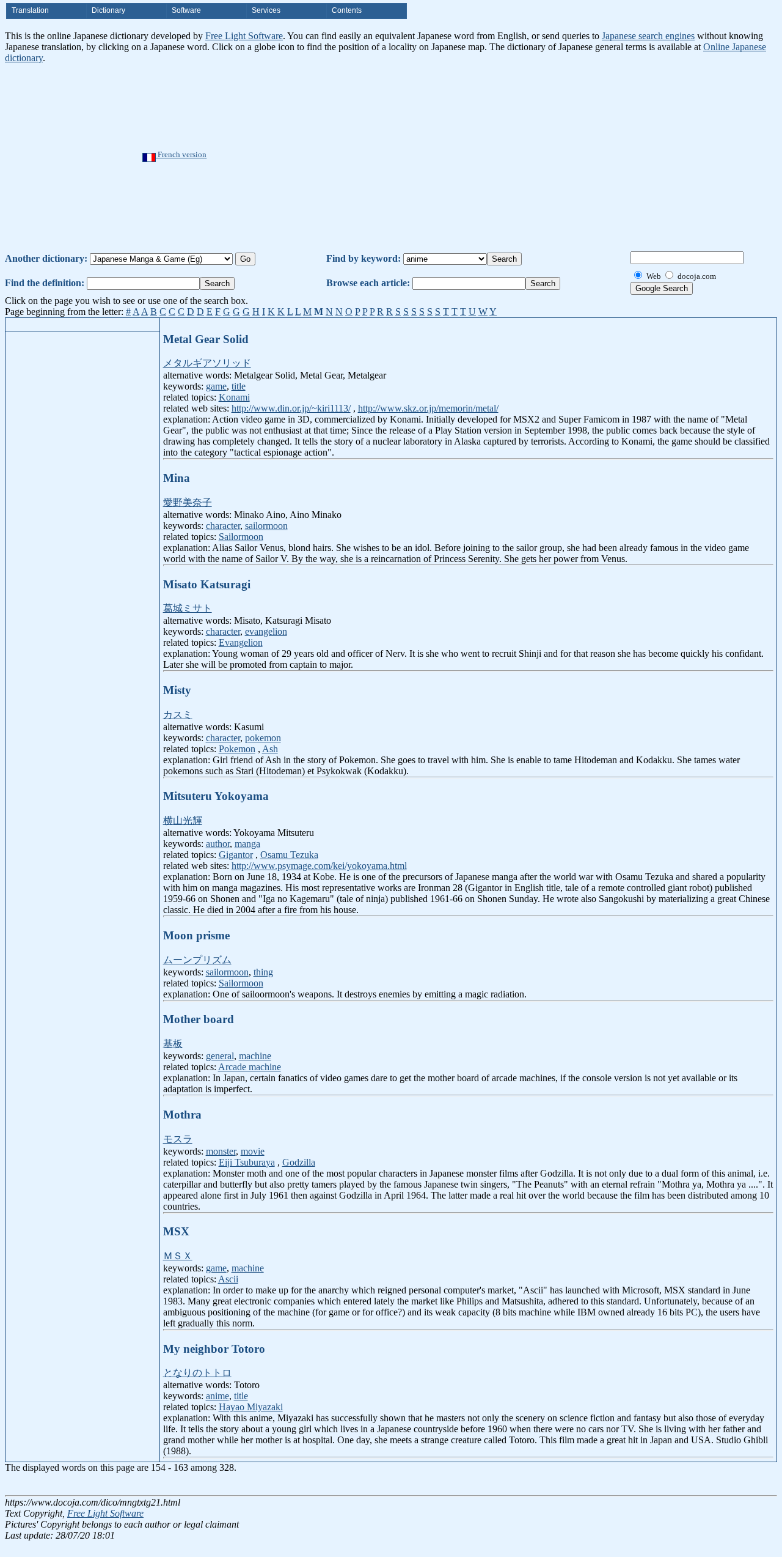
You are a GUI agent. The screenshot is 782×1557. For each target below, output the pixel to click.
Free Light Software (244, 36)
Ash (270, 749)
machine (255, 1056)
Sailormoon (241, 536)
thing (263, 972)
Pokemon (237, 749)
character (223, 525)
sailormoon (266, 525)
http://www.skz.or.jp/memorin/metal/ (428, 408)
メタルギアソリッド (207, 363)
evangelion (266, 631)
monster (221, 1151)
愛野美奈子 (187, 502)
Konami (234, 397)
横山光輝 (182, 820)
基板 (173, 1043)
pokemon (263, 738)
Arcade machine (249, 1067)
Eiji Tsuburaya (247, 1162)
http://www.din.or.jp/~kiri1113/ (291, 408)
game (216, 386)
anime (217, 1396)
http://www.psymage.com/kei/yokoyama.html (319, 865)
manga (247, 843)
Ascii (228, 1279)
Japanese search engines (648, 36)
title (239, 386)
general (220, 1056)
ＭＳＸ (177, 1256)
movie (253, 1151)
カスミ (177, 714)
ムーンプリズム (197, 960)
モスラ (177, 1139)
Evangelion (241, 642)
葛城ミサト (187, 608)
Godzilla (298, 1162)
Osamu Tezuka (289, 854)
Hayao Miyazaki (251, 1407)
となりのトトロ (197, 1372)
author (218, 843)
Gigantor (236, 854)
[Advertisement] (429, 155)
